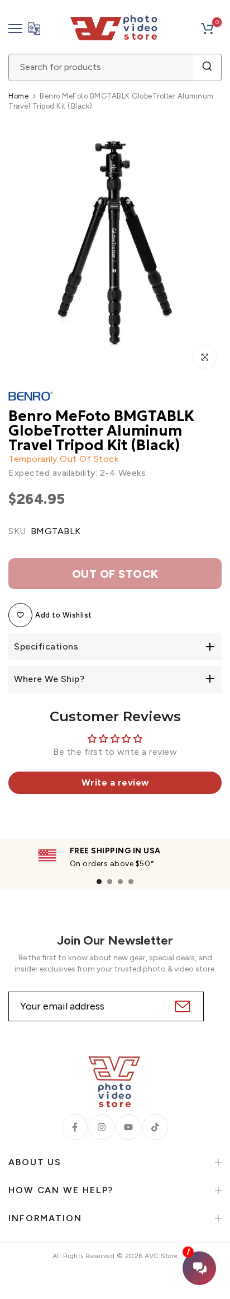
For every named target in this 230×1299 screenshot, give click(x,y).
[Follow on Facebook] (75, 1127)
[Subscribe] (181, 1006)
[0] (207, 28)
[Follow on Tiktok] (155, 1127)
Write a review (115, 782)
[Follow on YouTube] (128, 1127)
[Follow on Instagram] (101, 1127)
